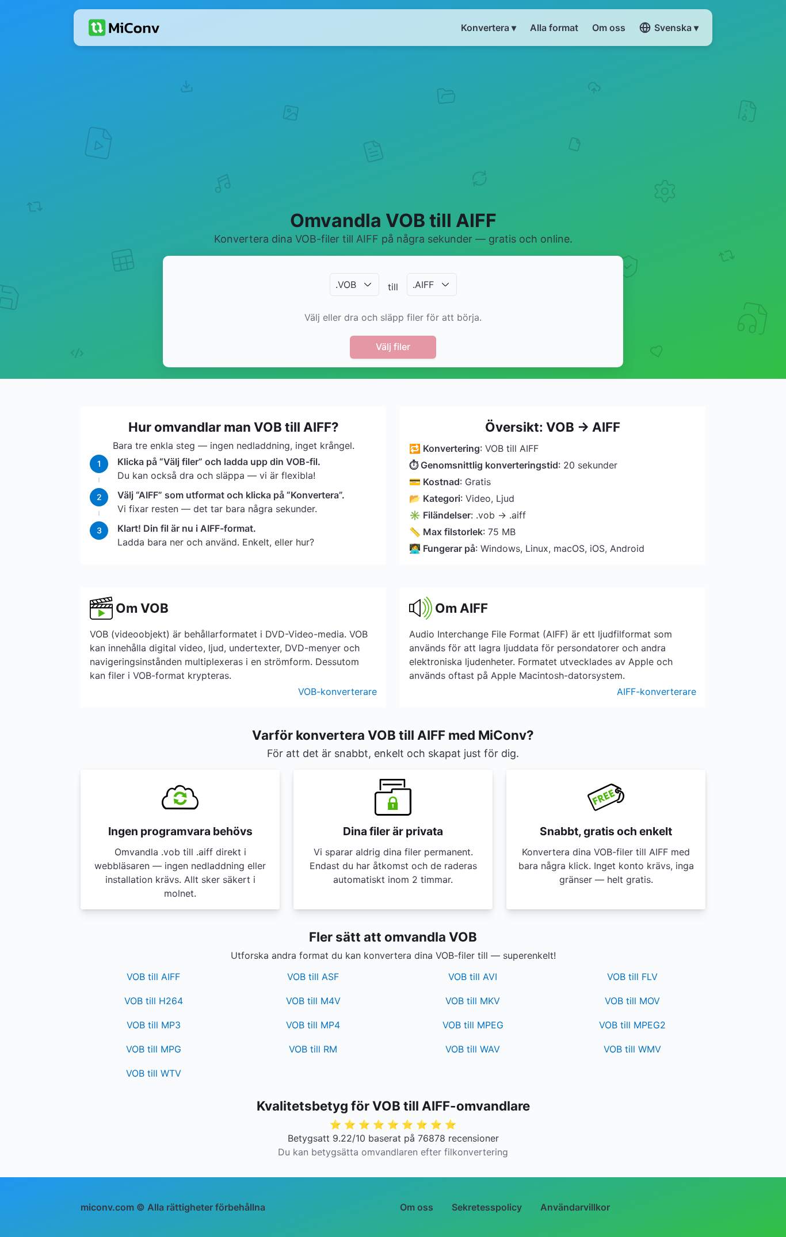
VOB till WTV (153, 1073)
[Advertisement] (393, 127)
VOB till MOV (632, 1000)
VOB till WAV (472, 1049)
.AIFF (423, 284)
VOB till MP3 (154, 1025)
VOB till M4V (313, 1000)
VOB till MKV (472, 1000)
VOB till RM (313, 1049)
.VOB (345, 284)
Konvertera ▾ (488, 27)
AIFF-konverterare (656, 691)
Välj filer (393, 346)
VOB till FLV (632, 976)
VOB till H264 (153, 1000)
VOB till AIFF (153, 976)
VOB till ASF (313, 976)
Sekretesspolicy (487, 1207)
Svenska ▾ (676, 27)
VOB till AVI (472, 976)
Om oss (416, 1207)
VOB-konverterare (337, 691)
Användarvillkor (575, 1207)
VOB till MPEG (472, 1025)
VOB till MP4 (313, 1025)
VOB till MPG (153, 1049)
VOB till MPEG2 (632, 1025)
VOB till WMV (632, 1049)
